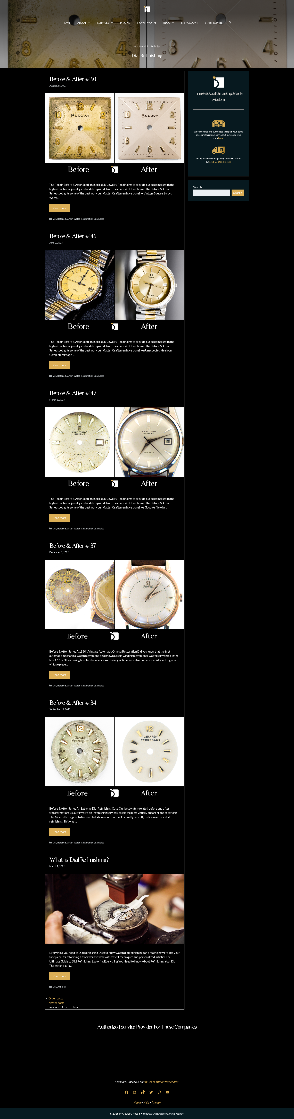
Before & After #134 (72, 702)
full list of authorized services (161, 1082)
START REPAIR (213, 22)
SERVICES (103, 22)
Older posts (55, 998)
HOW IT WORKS (147, 22)
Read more (60, 208)
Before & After (65, 218)
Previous (52, 1007)
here (220, 138)
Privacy (156, 1102)
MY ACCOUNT (189, 22)
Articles (61, 986)
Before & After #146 (72, 235)
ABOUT (81, 22)
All (54, 218)
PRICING (125, 22)
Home (137, 1102)
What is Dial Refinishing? (79, 859)
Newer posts (56, 1003)
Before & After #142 (72, 392)
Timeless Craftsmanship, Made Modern (163, 1113)
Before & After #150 (72, 78)
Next (78, 1007)
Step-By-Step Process (220, 161)
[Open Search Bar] (230, 22)
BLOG (166, 22)
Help (146, 1102)
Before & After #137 (72, 545)
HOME (67, 22)
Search (197, 187)
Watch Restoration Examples (89, 218)
